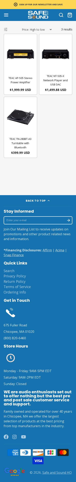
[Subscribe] (68, 220)
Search (9, 270)
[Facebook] (6, 436)
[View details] (10, 312)
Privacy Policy (15, 276)
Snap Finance (14, 255)
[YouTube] (23, 436)
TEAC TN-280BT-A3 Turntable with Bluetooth (20, 143)
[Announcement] (38, 4)
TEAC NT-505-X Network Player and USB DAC (55, 80)
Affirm (47, 250)
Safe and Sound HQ (57, 472)
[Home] (38, 15)
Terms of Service (17, 286)
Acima (59, 250)
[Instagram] (14, 436)
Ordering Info (15, 292)
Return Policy (15, 281)
